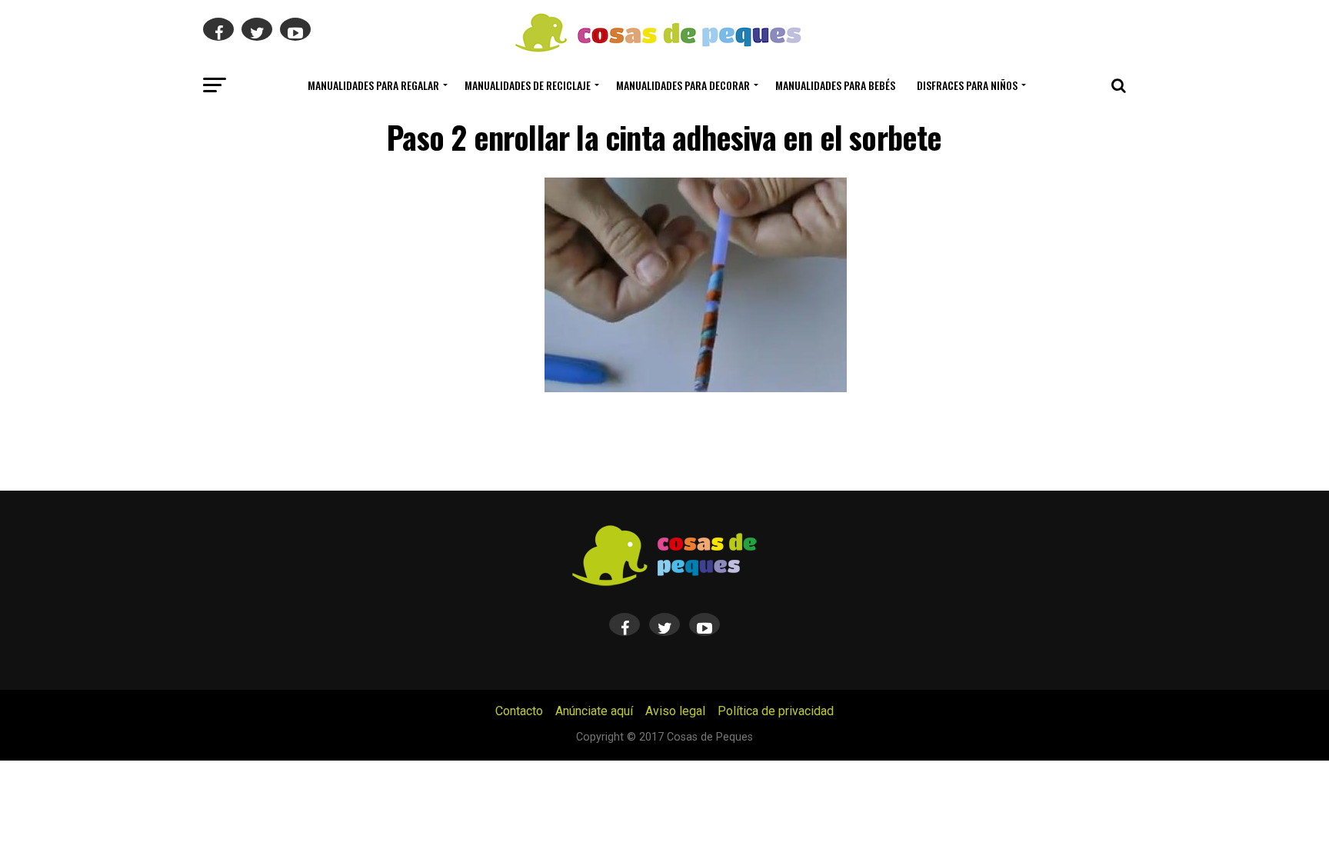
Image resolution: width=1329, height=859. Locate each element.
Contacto (519, 711)
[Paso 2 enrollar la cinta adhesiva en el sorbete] (696, 388)
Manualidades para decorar (683, 85)
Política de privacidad (776, 711)
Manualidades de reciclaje (528, 85)
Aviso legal (675, 711)
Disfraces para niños (967, 85)
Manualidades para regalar (373, 85)
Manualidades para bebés (835, 85)
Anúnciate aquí (594, 711)
